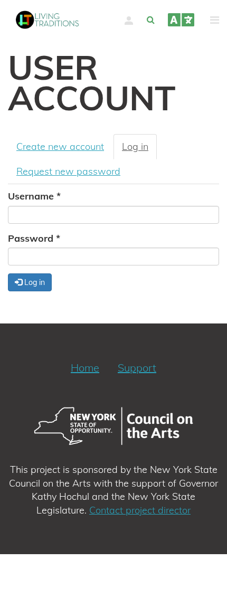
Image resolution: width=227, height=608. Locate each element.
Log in (139, 149)
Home (85, 367)
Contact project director (140, 510)
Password (34, 238)
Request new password (68, 171)
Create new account (60, 146)
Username (34, 196)
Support (137, 367)
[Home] (47, 20)
